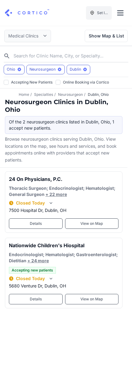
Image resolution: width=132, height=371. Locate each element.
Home (24, 94)
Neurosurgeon (70, 94)
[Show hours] (51, 203)
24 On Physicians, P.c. (35, 179)
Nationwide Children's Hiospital (46, 245)
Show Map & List (106, 35)
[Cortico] (27, 12)
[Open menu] (120, 13)
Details (36, 223)
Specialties (43, 94)
